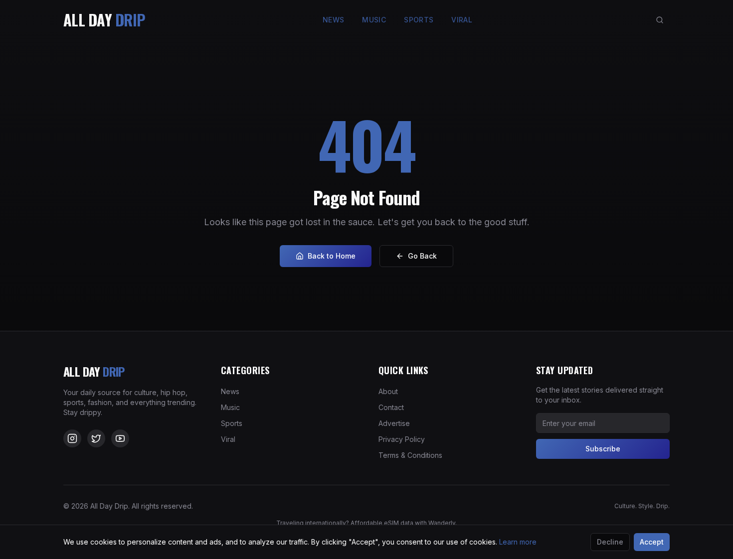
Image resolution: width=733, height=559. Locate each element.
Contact (391, 407)
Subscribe (602, 448)
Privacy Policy (401, 439)
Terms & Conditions (410, 455)
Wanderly (441, 523)
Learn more (518, 542)
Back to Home (332, 256)
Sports (418, 19)
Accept (652, 542)
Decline (610, 542)
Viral (461, 19)
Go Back (422, 256)
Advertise (394, 423)
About (388, 391)
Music (374, 19)
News (333, 19)
